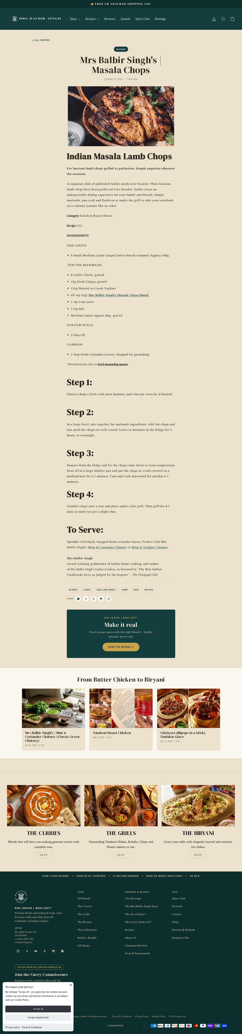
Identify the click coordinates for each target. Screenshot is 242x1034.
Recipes (90, 19)
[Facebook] (27, 951)
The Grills (84, 914)
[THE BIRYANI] (198, 805)
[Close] (71, 984)
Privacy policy (12, 1027)
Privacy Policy (142, 1016)
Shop (73, 19)
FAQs (175, 922)
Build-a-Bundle (87, 938)
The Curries (85, 906)
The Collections (87, 930)
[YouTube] (35, 951)
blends (73, 590)
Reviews (109, 19)
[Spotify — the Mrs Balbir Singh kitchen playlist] (62, 951)
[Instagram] (18, 951)
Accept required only (38, 1017)
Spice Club (142, 19)
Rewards (177, 906)
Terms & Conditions (32, 1027)
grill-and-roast (106, 590)
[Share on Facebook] (86, 599)
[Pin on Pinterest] (101, 599)
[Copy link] (109, 599)
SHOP (44, 855)
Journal (125, 19)
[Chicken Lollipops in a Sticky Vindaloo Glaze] (188, 719)
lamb (125, 590)
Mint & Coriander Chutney (107, 547)
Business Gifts (180, 938)
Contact (177, 914)
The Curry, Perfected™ (138, 922)
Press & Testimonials (137, 953)
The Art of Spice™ (135, 914)
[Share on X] (94, 599)
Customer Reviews (136, 946)
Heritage (160, 19)
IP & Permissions (177, 1016)
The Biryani (85, 922)
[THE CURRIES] (43, 805)
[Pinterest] (53, 951)
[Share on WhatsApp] (78, 599)
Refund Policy (158, 1016)
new (136, 590)
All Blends (84, 898)
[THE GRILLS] (121, 805)
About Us (130, 938)
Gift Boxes (84, 946)
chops (87, 590)
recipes (149, 590)
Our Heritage (133, 898)
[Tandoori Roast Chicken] (120, 719)
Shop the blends (121, 646)
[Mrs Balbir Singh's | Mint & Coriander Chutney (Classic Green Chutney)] (53, 719)
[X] (44, 951)
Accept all (38, 1009)
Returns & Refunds (183, 930)
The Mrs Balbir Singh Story (141, 906)
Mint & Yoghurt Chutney (150, 547)
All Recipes (41, 40)
